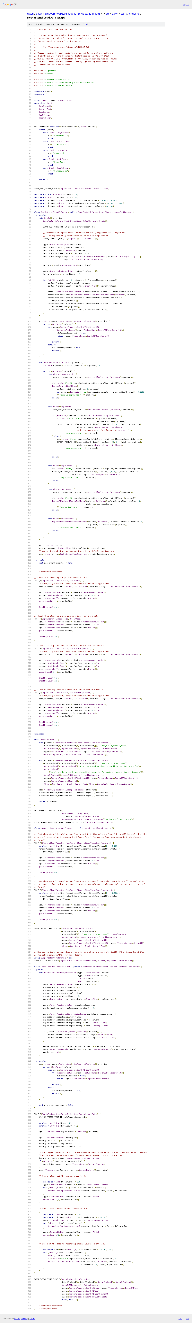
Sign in (186, 4)
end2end (134, 13)
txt (180, 1318)
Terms (32, 1318)
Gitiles (17, 1318)
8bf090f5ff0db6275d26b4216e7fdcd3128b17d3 (72, 13)
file (85, 24)
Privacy (24, 1318)
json (187, 1318)
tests (124, 13)
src (107, 13)
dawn (30, 13)
